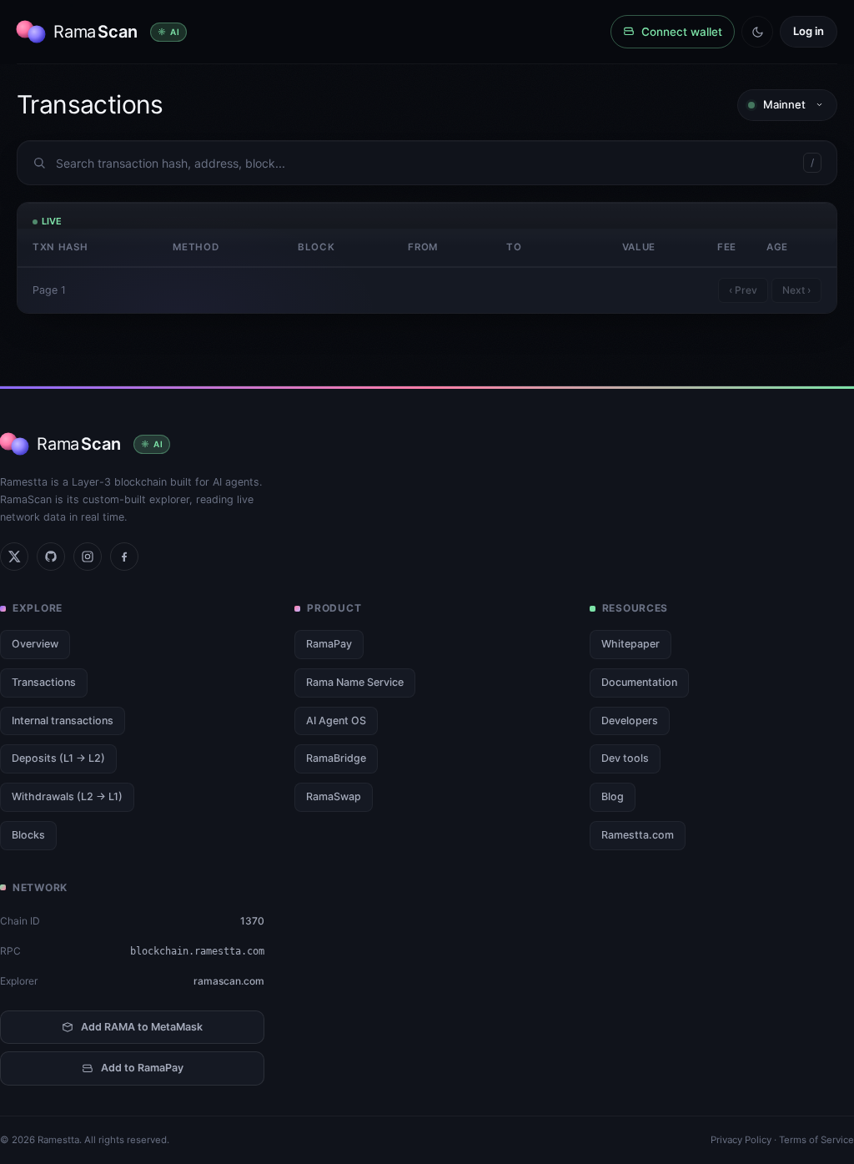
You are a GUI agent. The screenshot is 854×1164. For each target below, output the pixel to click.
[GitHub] (51, 556)
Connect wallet (681, 31)
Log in (808, 31)
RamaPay (329, 643)
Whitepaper (630, 643)
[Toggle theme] (757, 32)
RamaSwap (333, 796)
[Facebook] (124, 556)
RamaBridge (336, 758)
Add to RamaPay (142, 1067)
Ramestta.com (637, 835)
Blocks (28, 835)
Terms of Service (816, 1140)
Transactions (44, 682)
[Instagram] (87, 556)
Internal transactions (62, 720)
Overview (35, 643)
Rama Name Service (355, 682)
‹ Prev (743, 290)
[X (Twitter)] (14, 556)
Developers (629, 720)
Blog (612, 796)
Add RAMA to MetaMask (142, 1026)
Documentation (639, 682)
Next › (796, 290)
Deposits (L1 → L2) (58, 758)
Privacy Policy (741, 1140)
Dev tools (625, 758)
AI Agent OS (336, 720)
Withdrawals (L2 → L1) (67, 796)
